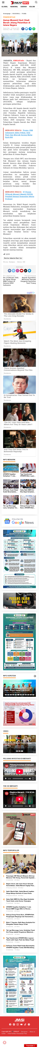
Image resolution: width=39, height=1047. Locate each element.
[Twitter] (13, 270)
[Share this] (22, 28)
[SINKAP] (20, 3)
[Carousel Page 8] (23, 694)
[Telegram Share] (30, 28)
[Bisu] (30, 779)
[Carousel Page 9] (26, 694)
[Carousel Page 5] (16, 694)
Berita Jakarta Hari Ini (13, 258)
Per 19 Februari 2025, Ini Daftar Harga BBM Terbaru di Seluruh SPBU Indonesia (11, 280)
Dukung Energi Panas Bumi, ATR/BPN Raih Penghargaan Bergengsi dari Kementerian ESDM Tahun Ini (28, 507)
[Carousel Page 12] (33, 694)
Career (4, 1033)
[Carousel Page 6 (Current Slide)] (18, 694)
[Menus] (3, 2)
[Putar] (6, 779)
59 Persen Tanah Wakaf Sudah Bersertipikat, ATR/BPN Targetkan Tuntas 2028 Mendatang (10, 491)
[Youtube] (21, 270)
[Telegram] (29, 270)
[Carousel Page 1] (6, 694)
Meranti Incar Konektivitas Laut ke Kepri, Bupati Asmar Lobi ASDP (18, 689)
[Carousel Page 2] (8, 694)
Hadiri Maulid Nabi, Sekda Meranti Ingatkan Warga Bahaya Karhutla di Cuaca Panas (20, 892)
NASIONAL (6, 29)
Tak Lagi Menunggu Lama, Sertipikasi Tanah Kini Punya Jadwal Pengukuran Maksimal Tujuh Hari (11, 507)
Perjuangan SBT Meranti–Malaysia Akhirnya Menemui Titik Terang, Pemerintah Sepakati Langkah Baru (20, 877)
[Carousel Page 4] (13, 694)
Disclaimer (24, 1032)
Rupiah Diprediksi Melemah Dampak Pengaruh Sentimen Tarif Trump (28, 280)
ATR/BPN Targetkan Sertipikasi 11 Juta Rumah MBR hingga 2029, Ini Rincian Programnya (9, 475)
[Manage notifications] (4, 1042)
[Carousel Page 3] (11, 694)
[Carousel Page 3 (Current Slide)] (22, 751)
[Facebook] (9, 270)
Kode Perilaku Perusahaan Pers (17, 1033)
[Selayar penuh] (33, 779)
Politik (10, 29)
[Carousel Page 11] (31, 694)
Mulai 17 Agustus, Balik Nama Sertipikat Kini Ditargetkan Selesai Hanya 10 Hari (20, 923)
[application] (19, 771)
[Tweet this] (26, 28)
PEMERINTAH (9, 17)
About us (32, 1032)
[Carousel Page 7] (21, 694)
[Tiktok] (25, 270)
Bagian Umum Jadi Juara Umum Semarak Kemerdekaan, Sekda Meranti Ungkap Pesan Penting (20, 884)
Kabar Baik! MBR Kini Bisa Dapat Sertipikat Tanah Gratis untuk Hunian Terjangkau (27, 491)
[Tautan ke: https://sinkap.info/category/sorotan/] (35, 676)
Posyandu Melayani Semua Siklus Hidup (18, 744)
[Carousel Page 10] (28, 694)
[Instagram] (17, 270)
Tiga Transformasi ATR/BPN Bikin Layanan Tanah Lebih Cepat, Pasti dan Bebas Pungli (28, 475)
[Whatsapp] (33, 28)
